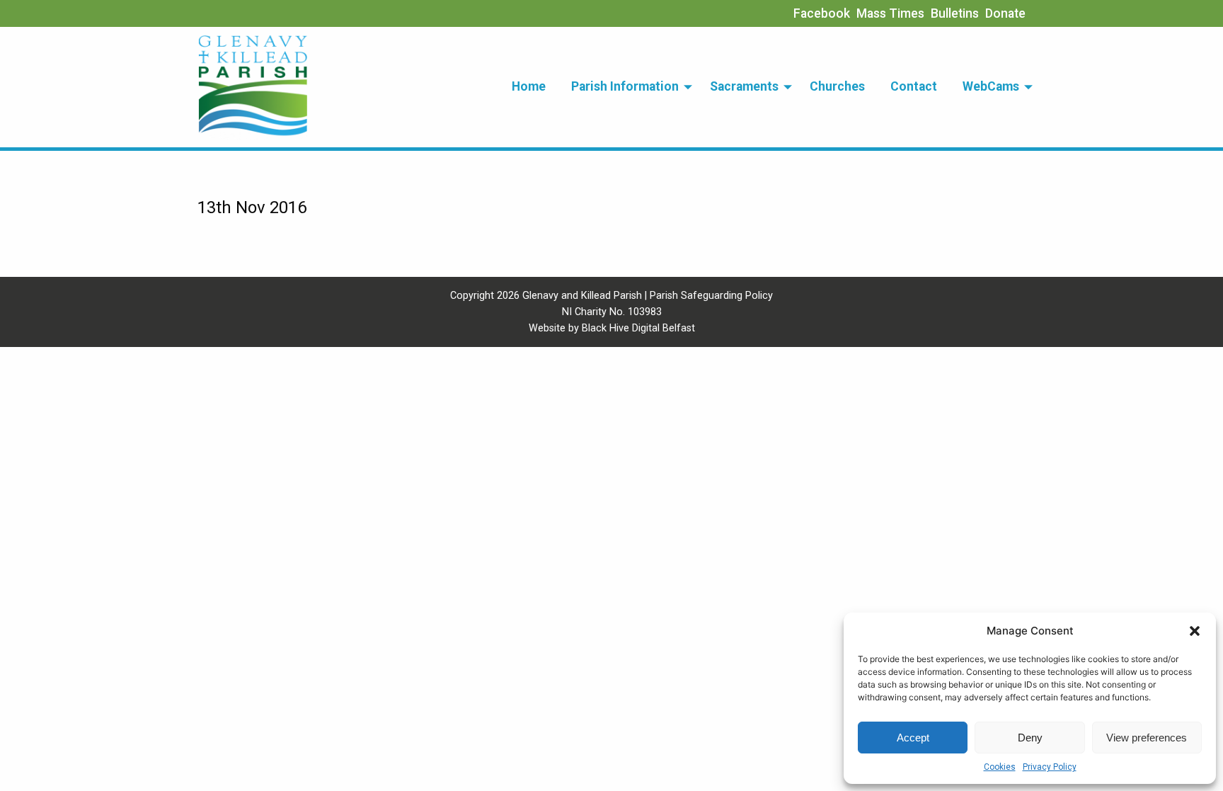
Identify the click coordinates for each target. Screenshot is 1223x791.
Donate (1005, 13)
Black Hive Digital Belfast (638, 328)
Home (529, 86)
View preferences (1146, 738)
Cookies (1000, 767)
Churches (837, 86)
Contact (913, 86)
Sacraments (744, 86)
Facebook (821, 13)
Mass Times (890, 13)
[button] (1195, 631)
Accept (913, 738)
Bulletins (955, 13)
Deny (1030, 738)
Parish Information (625, 86)
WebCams (991, 86)
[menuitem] (528, 87)
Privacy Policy (1049, 767)
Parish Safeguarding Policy (711, 296)
